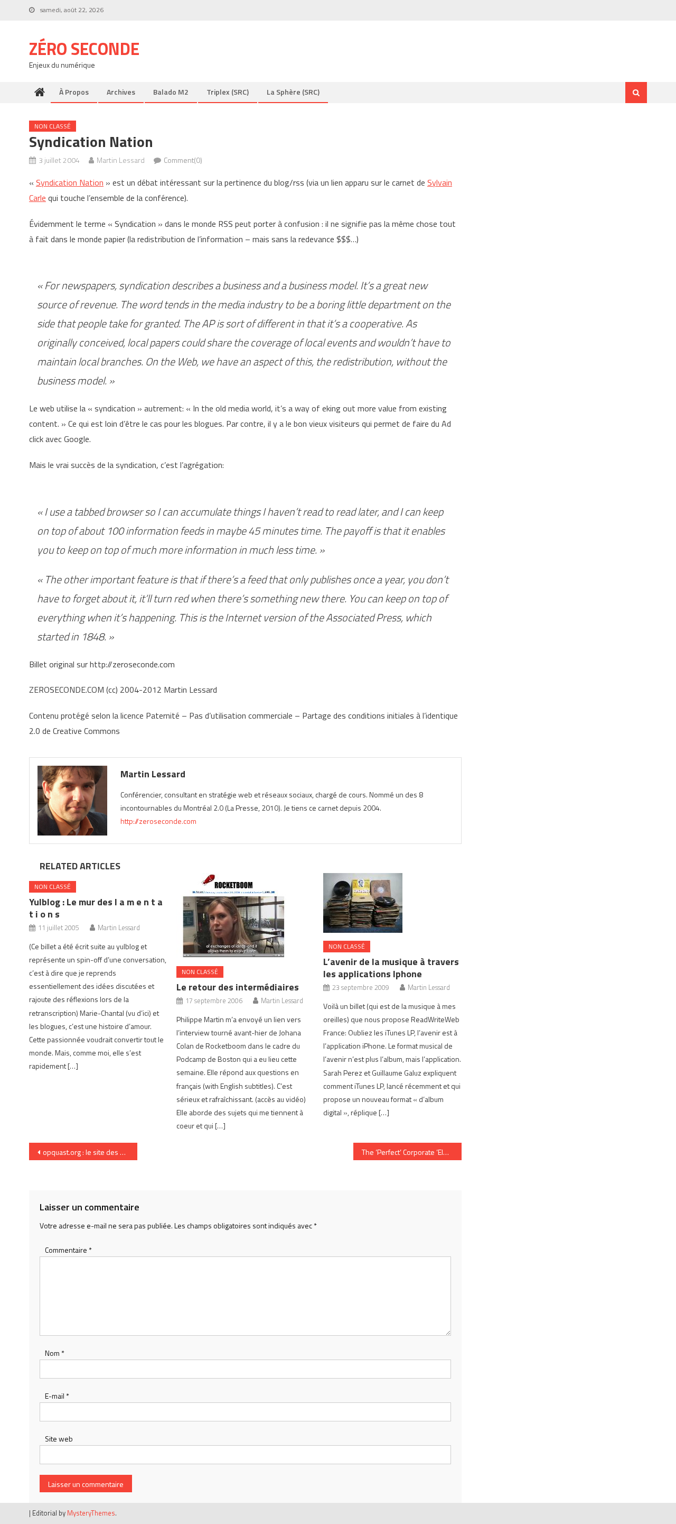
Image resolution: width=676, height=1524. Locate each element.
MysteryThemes (91, 1513)
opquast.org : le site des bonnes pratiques (90, 1152)
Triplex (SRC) (227, 91)
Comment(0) (183, 160)
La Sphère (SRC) (293, 91)
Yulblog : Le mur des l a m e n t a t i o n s (96, 908)
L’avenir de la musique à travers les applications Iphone (391, 967)
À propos (74, 91)
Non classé (52, 126)
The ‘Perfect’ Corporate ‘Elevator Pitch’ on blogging (412, 1152)
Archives (121, 91)
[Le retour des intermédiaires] (245, 915)
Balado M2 (171, 91)
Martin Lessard (121, 160)
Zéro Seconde (84, 48)
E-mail (57, 1395)
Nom (54, 1352)
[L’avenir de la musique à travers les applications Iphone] (392, 903)
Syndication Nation (70, 182)
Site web (59, 1438)
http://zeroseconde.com (158, 821)
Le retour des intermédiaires (237, 987)
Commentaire (68, 1249)
